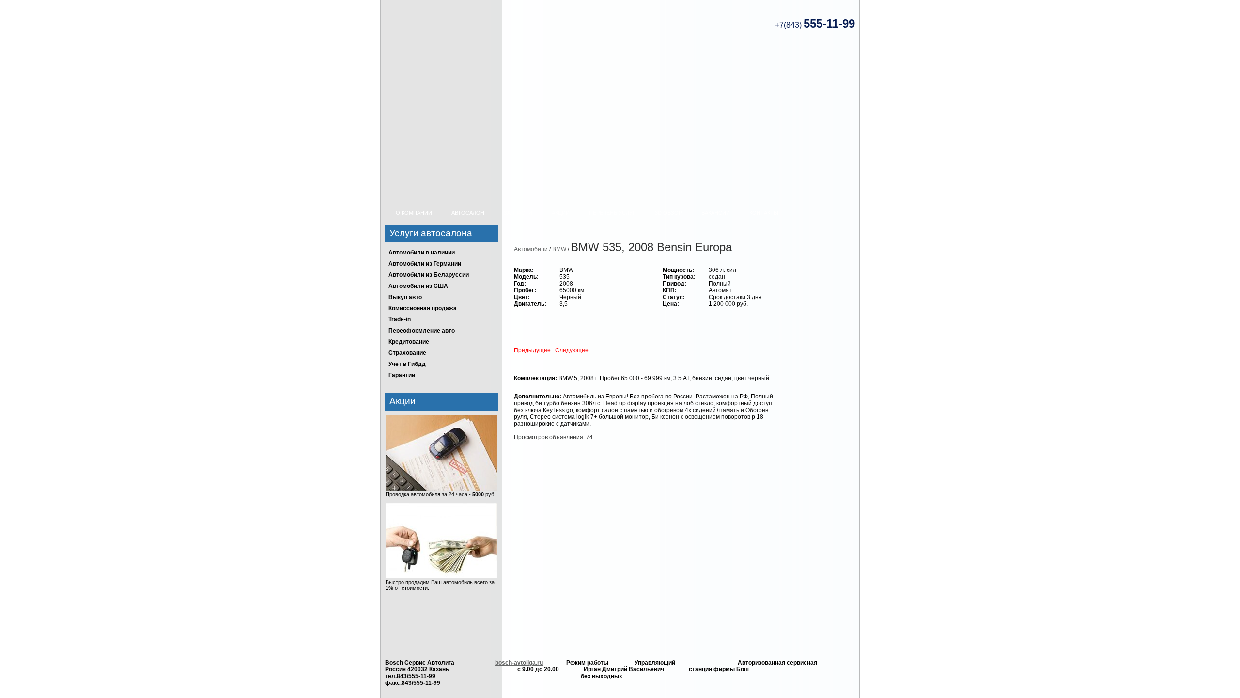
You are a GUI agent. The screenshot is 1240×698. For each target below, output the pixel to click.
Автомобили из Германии (424, 263)
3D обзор (668, 213)
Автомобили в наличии (421, 252)
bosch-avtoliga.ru (519, 662)
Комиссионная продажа (422, 308)
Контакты (763, 213)
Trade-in (399, 319)
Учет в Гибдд (407, 364)
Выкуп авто (405, 297)
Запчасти (518, 213)
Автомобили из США (418, 286)
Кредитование (408, 341)
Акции (561, 213)
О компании (414, 213)
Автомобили (531, 249)
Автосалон (467, 213)
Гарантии (401, 375)
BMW (559, 249)
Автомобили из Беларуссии (428, 274)
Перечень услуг (612, 213)
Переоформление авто (421, 330)
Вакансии (715, 213)
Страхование (407, 352)
